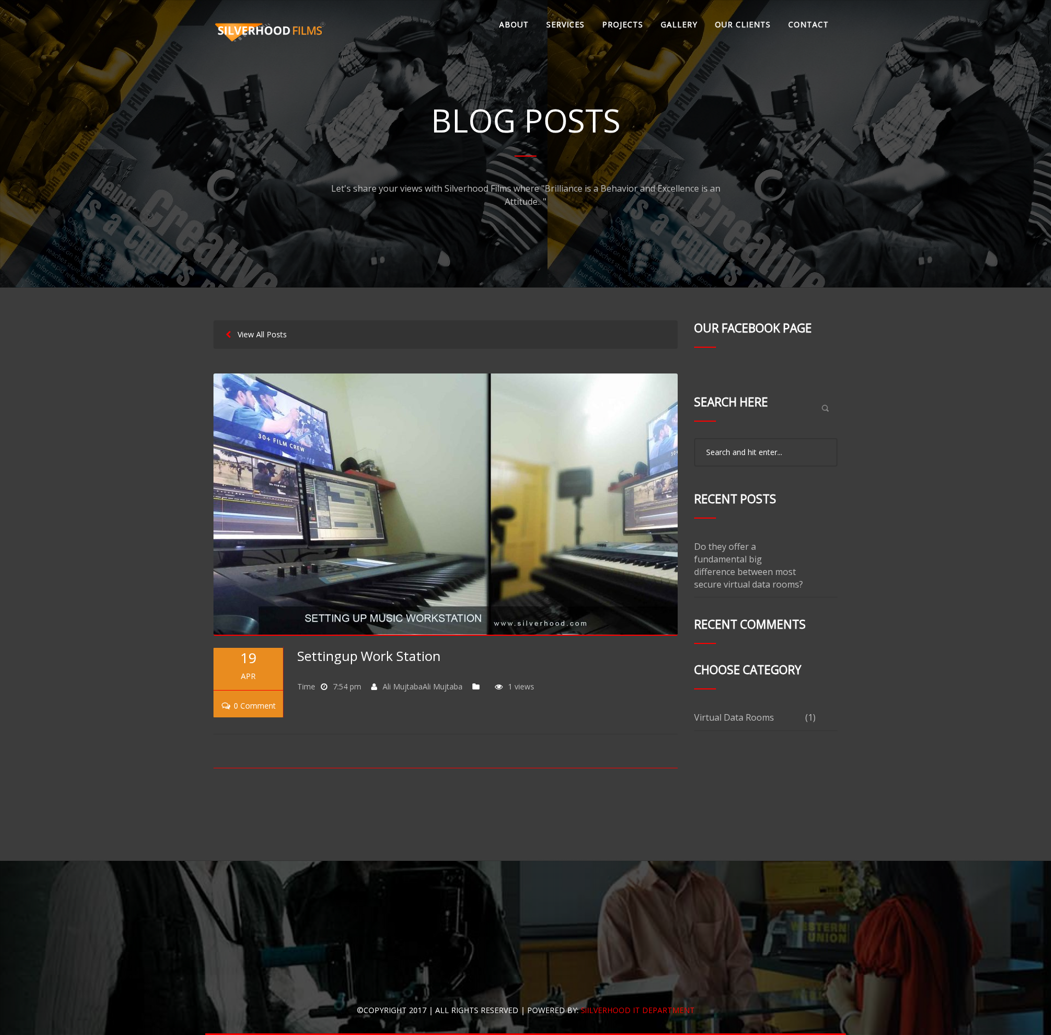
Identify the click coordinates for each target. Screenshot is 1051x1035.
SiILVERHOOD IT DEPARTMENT (638, 1010)
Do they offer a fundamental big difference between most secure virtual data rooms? (748, 565)
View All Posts (259, 334)
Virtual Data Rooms (734, 717)
